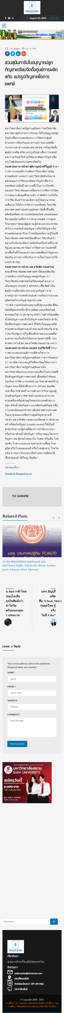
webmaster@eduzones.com (28, 973)
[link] (18, 473)
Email (11, 686)
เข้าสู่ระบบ (54, 18)
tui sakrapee (15, 48)
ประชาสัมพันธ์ (21, 989)
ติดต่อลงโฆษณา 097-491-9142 (29, 984)
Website (12, 700)
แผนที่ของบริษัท (22, 978)
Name (11, 672)
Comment (13, 714)
